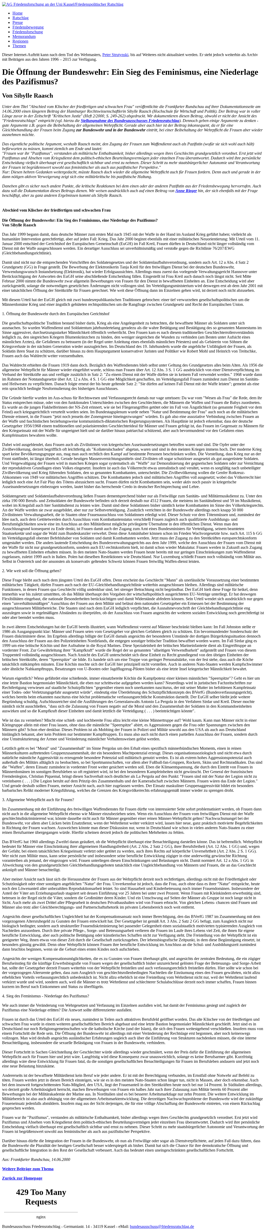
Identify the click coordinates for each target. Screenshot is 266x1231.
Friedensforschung (27, 32)
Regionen (20, 41)
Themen (19, 46)
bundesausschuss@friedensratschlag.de (162, 1226)
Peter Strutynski (115, 54)
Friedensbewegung (28, 27)
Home (17, 13)
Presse (17, 22)
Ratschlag (20, 18)
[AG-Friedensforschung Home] (62, 4)
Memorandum (24, 36)
